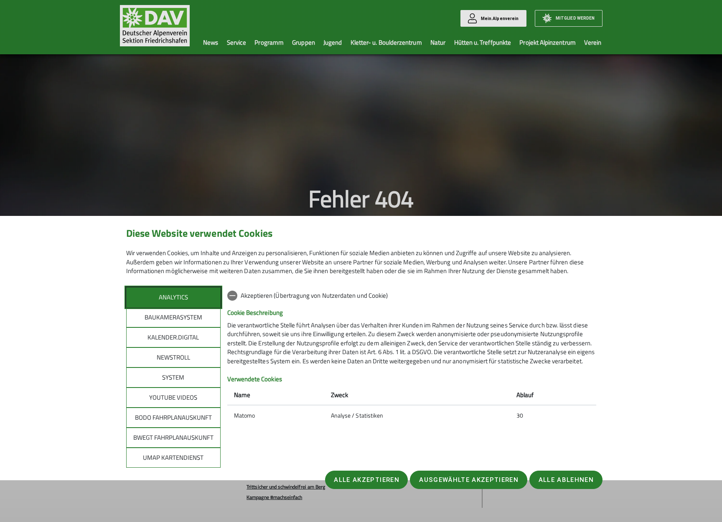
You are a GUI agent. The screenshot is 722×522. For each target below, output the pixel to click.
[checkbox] (411, 295)
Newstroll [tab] (173, 357)
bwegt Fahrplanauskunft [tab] (173, 437)
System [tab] (173, 377)
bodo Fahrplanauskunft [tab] (173, 417)
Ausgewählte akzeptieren (469, 480)
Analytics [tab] (173, 297)
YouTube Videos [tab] (173, 397)
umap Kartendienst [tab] (173, 457)
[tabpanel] (411, 356)
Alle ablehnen (566, 480)
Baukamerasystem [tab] (173, 317)
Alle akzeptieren (366, 480)
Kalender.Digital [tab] (173, 337)
